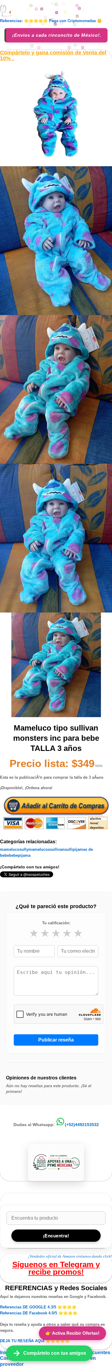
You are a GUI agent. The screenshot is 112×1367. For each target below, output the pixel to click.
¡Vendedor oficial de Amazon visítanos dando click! (70, 1256)
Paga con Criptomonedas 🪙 (75, 21)
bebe (13, 855)
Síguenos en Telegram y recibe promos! (56, 1268)
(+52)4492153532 (82, 1124)
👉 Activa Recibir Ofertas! (72, 1333)
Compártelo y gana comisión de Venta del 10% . (53, 55)
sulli (69, 849)
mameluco (9, 849)
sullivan (57, 849)
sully (23, 849)
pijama (24, 855)
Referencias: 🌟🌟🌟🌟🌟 (24, 21)
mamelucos (39, 849)
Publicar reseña (56, 1039)
